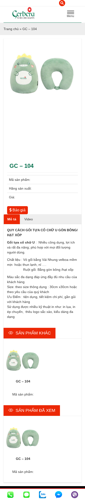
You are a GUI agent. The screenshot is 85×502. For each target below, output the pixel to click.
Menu (72, 14)
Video (28, 219)
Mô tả (11, 219)
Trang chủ (11, 29)
